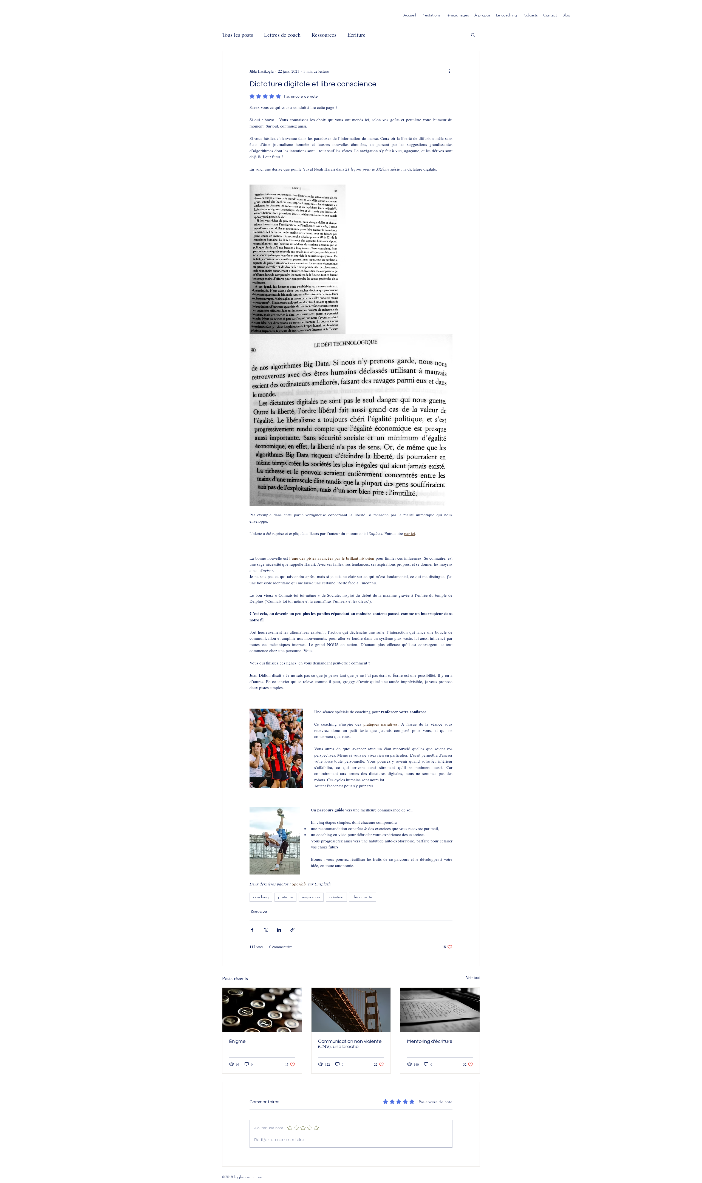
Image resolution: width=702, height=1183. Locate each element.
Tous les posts (237, 34)
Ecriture (356, 34)
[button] (472, 34)
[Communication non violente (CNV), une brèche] (351, 1010)
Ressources (324, 34)
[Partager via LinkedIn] (279, 929)
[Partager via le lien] (292, 929)
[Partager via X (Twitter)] (265, 929)
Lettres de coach (282, 34)
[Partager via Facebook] (252, 929)
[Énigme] (262, 1010)
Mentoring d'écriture (429, 1041)
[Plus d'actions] (449, 71)
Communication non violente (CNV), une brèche (350, 1044)
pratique (285, 897)
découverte (362, 897)
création (336, 897)
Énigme (237, 1041)
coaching (261, 897)
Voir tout (473, 977)
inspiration (311, 897)
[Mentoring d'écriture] (440, 1010)
